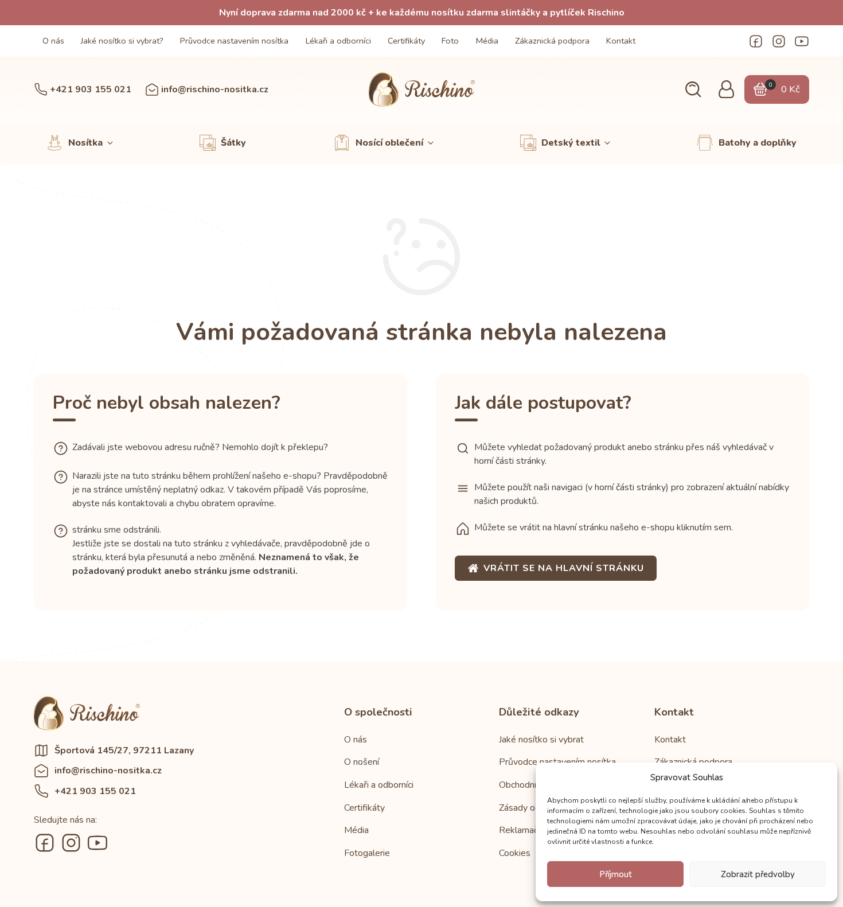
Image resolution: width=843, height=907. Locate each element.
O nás (53, 40)
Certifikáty (406, 40)
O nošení (361, 762)
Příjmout (615, 874)
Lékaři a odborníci (338, 40)
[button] (693, 90)
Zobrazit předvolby (758, 874)
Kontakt (620, 40)
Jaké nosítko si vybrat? (122, 40)
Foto (450, 40)
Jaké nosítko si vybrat (541, 739)
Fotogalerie (367, 853)
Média (487, 40)
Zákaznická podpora (552, 40)
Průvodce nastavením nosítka (234, 40)
